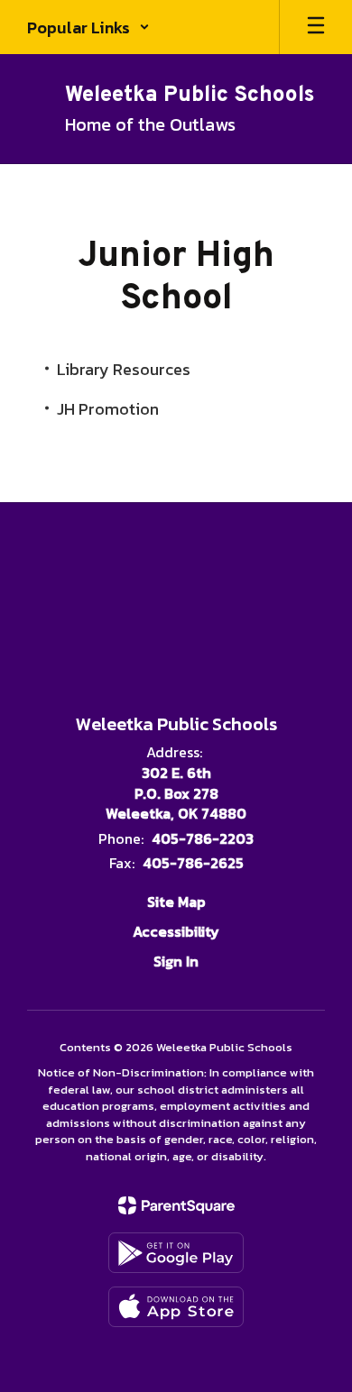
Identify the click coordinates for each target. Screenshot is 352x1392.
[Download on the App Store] (176, 1307)
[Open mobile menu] (316, 27)
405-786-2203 (203, 838)
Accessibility (176, 931)
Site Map (176, 901)
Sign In (176, 961)
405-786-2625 (193, 863)
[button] (88, 27)
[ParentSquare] (176, 1205)
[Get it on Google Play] (176, 1252)
